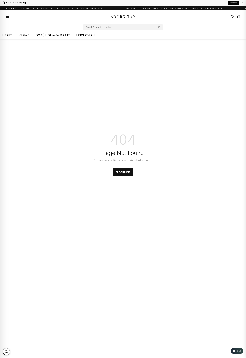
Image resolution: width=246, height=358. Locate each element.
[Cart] (238, 16)
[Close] (242, 2)
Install (233, 3)
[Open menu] (7, 16)
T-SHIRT (9, 35)
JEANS (39, 35)
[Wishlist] (232, 16)
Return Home (123, 172)
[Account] (226, 16)
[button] (237, 351)
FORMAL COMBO (84, 35)
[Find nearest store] (6, 351)
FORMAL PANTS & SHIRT (59, 35)
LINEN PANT (24, 35)
